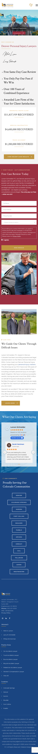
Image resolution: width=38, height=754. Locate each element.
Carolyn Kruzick (18, 444)
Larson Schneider (17, 427)
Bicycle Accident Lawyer (11, 663)
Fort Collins (19, 516)
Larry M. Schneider (9, 635)
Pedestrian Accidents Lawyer (12, 667)
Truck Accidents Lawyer (11, 655)
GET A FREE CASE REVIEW (17, 33)
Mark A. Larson (8, 631)
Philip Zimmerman (9, 639)
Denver (19, 495)
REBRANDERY (19, 750)
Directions (9, 610)
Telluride (19, 557)
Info (2, 610)
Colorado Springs (19, 502)
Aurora (19, 509)
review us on (16, 438)
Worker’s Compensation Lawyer (13, 671)
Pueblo (19, 530)
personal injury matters (27, 364)
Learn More (10, 403)
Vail (19, 550)
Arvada (19, 537)
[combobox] (19, 222)
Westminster (19, 571)
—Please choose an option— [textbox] (11, 222)
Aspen (19, 564)
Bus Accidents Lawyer (10, 659)
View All (6, 675)
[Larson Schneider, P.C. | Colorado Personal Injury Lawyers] (7, 5)
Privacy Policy (17, 236)
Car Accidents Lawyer (10, 651)
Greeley (19, 544)
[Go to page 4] (17, 464)
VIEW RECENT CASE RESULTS (18, 156)
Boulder (19, 523)
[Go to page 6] (20, 464)
